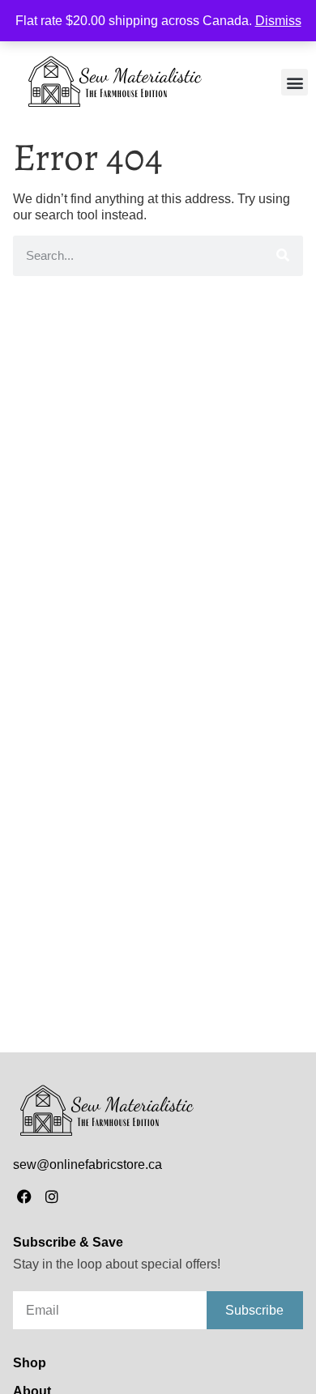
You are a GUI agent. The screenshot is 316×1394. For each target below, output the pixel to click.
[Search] (283, 256)
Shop (29, 1363)
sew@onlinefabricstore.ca (87, 1164)
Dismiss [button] (278, 21)
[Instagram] (52, 1197)
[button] (294, 82)
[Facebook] (24, 1197)
